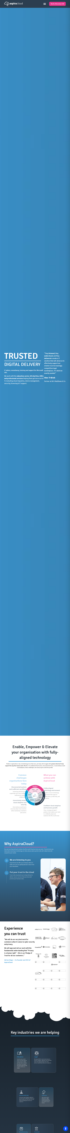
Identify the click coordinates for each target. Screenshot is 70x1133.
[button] (45, 4)
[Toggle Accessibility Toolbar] (65, 1128)
